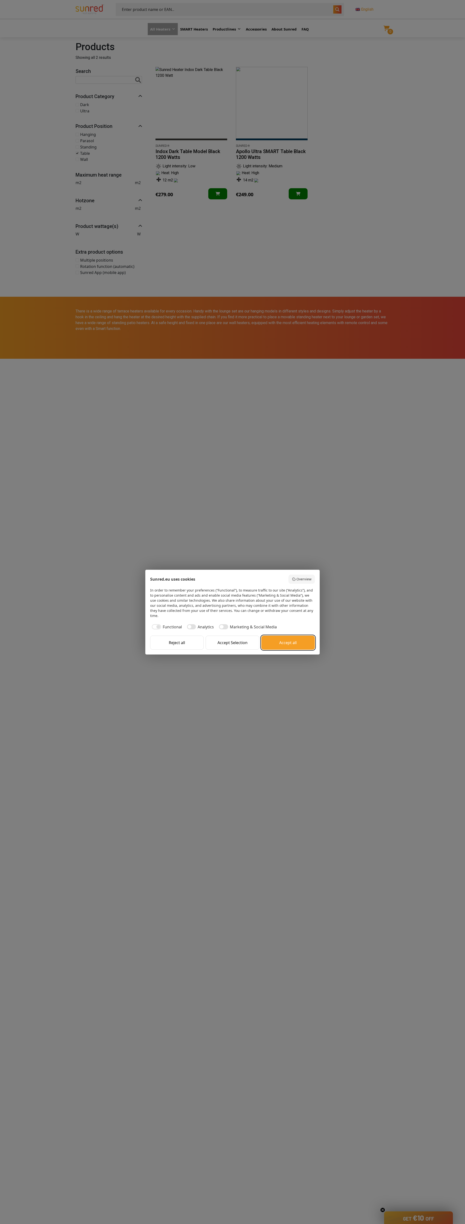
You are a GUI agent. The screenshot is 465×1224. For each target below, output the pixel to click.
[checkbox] (166, 627)
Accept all (288, 642)
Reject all (177, 642)
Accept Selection (232, 642)
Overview (303, 579)
